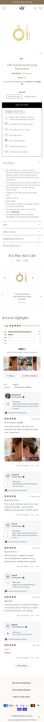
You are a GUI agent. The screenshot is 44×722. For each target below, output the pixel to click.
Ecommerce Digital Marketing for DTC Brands (22, 720)
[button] (22, 73)
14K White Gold (30, 97)
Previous (12, 278)
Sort (16, 384)
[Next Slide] (38, 364)
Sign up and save (21, 697)
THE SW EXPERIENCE (21, 683)
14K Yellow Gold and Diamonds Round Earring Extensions (22, 296)
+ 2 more (34, 458)
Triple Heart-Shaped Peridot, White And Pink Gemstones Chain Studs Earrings (26, 406)
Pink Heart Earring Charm (22, 634)
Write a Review (32, 376)
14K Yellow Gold (14, 97)
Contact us (15, 212)
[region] (22, 364)
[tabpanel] (22, 278)
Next (5, 278)
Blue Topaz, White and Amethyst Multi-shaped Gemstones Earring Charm (25, 535)
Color (22, 92)
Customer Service (21, 690)
